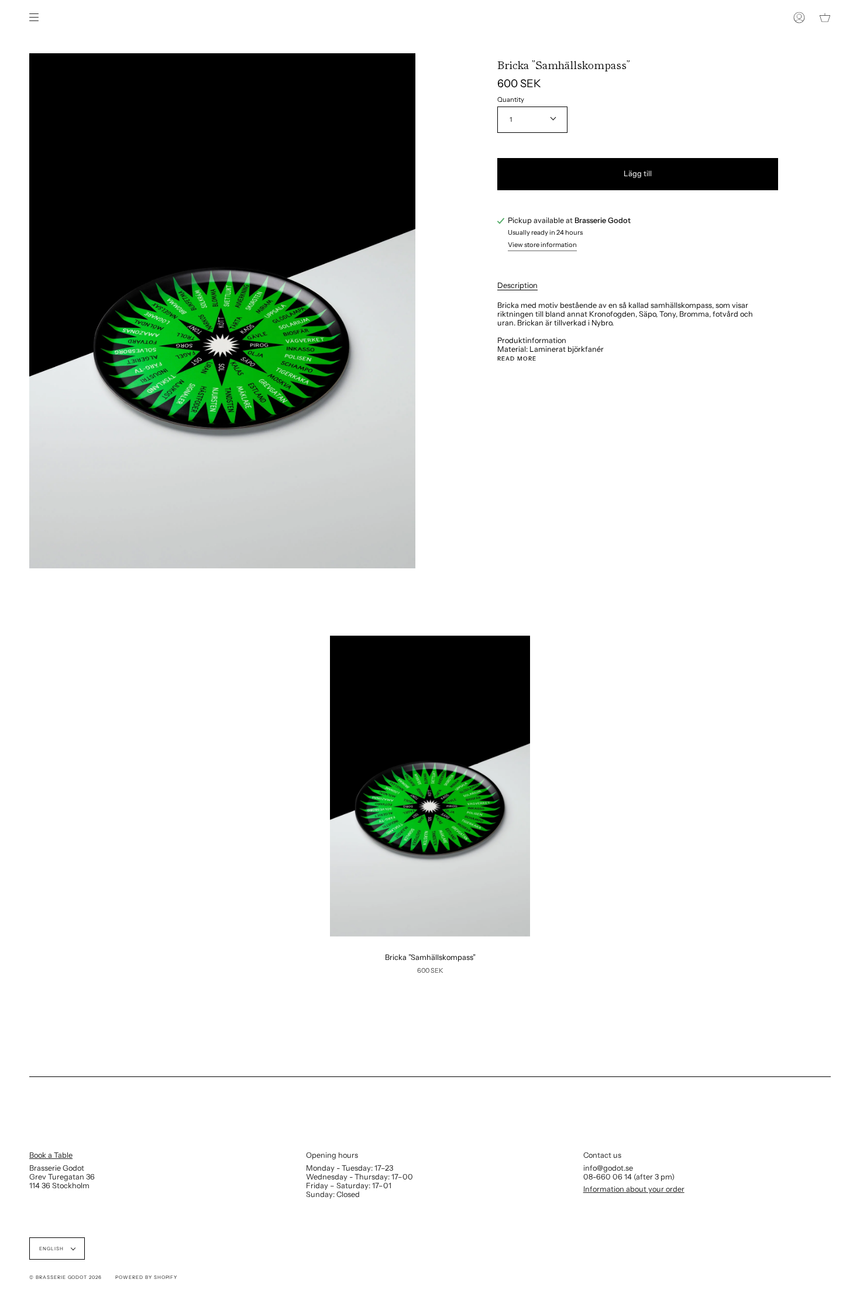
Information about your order (633, 1189)
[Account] (799, 17)
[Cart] (825, 17)
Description (517, 285)
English (52, 1248)
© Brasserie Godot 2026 (65, 1277)
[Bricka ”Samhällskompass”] (430, 786)
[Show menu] (38, 17)
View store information (542, 245)
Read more (516, 359)
